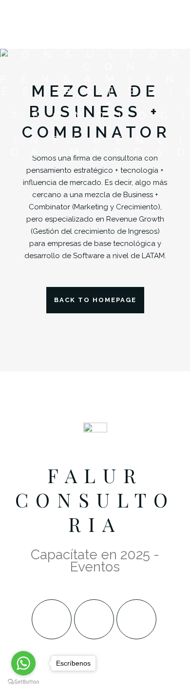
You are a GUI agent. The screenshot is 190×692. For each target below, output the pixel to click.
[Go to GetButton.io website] (23, 682)
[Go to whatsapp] (23, 663)
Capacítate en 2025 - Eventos (95, 561)
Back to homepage (95, 300)
